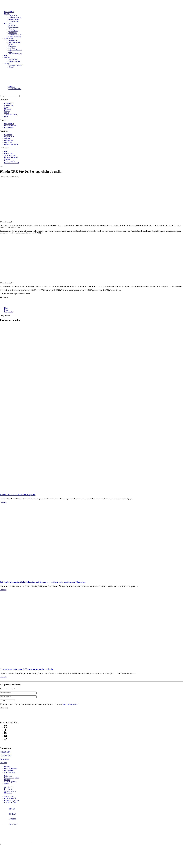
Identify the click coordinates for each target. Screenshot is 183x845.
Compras (11, 29)
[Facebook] (5, 730)
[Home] (11, 8)
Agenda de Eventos (15, 50)
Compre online (13, 21)
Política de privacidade (11, 163)
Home (6, 310)
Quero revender (13, 19)
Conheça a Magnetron (11, 778)
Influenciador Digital (15, 35)
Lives (10, 52)
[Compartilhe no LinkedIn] (14, 316)
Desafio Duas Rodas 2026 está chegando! (17, 495)
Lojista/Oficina (13, 31)
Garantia (11, 67)
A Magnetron (8, 38)
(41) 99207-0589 (5, 755)
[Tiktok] (5, 739)
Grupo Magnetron (14, 42)
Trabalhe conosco (14, 61)
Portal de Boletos (10, 798)
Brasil (11, 87)
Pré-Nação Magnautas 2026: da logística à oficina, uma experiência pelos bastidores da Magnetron (43, 582)
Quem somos (12, 40)
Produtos (7, 767)
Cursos (10, 44)
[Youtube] (5, 736)
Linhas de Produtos (14, 17)
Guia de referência (14, 36)
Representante (13, 27)
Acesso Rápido (9, 796)
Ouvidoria (3, 763)
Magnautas (12, 46)
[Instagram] (5, 727)
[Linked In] (5, 733)
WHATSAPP (13, 824)
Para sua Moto (9, 12)
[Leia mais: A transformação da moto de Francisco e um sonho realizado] (91, 629)
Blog (6, 55)
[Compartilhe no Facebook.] (12, 316)
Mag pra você (8, 787)
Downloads (8, 23)
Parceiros (11, 48)
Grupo (6, 107)
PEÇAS (12, 809)
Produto (7, 14)
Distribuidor (12, 25)
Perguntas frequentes (15, 65)
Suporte (6, 63)
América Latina (14, 89)
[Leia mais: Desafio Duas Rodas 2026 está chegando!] (91, 408)
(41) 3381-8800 (5, 752)
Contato (7, 57)
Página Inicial (8, 103)
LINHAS (12, 814)
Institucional (8, 776)
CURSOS (12, 819)
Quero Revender (9, 772)
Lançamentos (12, 15)
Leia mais (3, 502)
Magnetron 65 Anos (15, 54)
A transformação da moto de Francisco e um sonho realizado (26, 669)
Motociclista (12, 33)
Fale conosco (12, 59)
